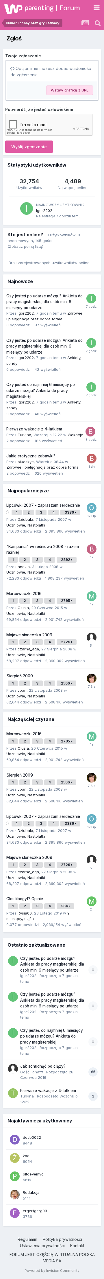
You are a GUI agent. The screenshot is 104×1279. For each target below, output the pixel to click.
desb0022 (32, 1137)
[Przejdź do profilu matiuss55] (91, 901)
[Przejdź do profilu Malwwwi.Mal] (91, 596)
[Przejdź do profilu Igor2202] (26, 208)
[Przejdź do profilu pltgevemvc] (15, 1176)
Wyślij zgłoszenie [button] (29, 146)
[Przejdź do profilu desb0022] (15, 1140)
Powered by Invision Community (52, 1270)
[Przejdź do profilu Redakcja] (15, 1195)
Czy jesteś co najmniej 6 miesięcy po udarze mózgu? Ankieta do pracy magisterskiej (40, 390)
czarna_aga (28, 649)
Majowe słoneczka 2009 (29, 635)
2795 (66, 600)
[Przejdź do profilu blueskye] (91, 458)
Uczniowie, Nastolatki (25, 525)
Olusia (23, 607)
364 (65, 906)
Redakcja (31, 1192)
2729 (66, 642)
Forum (70, 8)
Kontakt (77, 1245)
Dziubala (25, 519)
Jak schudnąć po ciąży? (43, 1066)
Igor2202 (44, 210)
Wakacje (75, 434)
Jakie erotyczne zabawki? (30, 456)
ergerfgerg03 (35, 1210)
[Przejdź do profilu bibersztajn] (91, 549)
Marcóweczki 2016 (24, 593)
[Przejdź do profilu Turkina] (13, 1093)
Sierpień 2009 (19, 676)
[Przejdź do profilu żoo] (15, 1158)
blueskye (26, 461)
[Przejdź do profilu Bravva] (90, 431)
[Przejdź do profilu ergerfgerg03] (15, 1213)
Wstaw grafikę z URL (69, 90)
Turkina (24, 434)
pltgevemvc (33, 1174)
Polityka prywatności (62, 1239)
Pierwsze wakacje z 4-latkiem (34, 429)
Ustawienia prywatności (42, 1245)
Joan (22, 690)
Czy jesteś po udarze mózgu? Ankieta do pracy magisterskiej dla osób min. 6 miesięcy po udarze (44, 302)
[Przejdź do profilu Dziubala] (91, 678)
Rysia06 (25, 913)
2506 (66, 683)
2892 (66, 559)
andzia (24, 566)
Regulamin (27, 1239)
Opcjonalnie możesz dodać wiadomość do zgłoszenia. (50, 71)
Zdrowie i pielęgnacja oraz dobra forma (42, 467)
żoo (26, 1155)
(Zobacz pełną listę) (25, 246)
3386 (70, 512)
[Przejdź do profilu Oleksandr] (91, 508)
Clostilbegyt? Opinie (24, 898)
